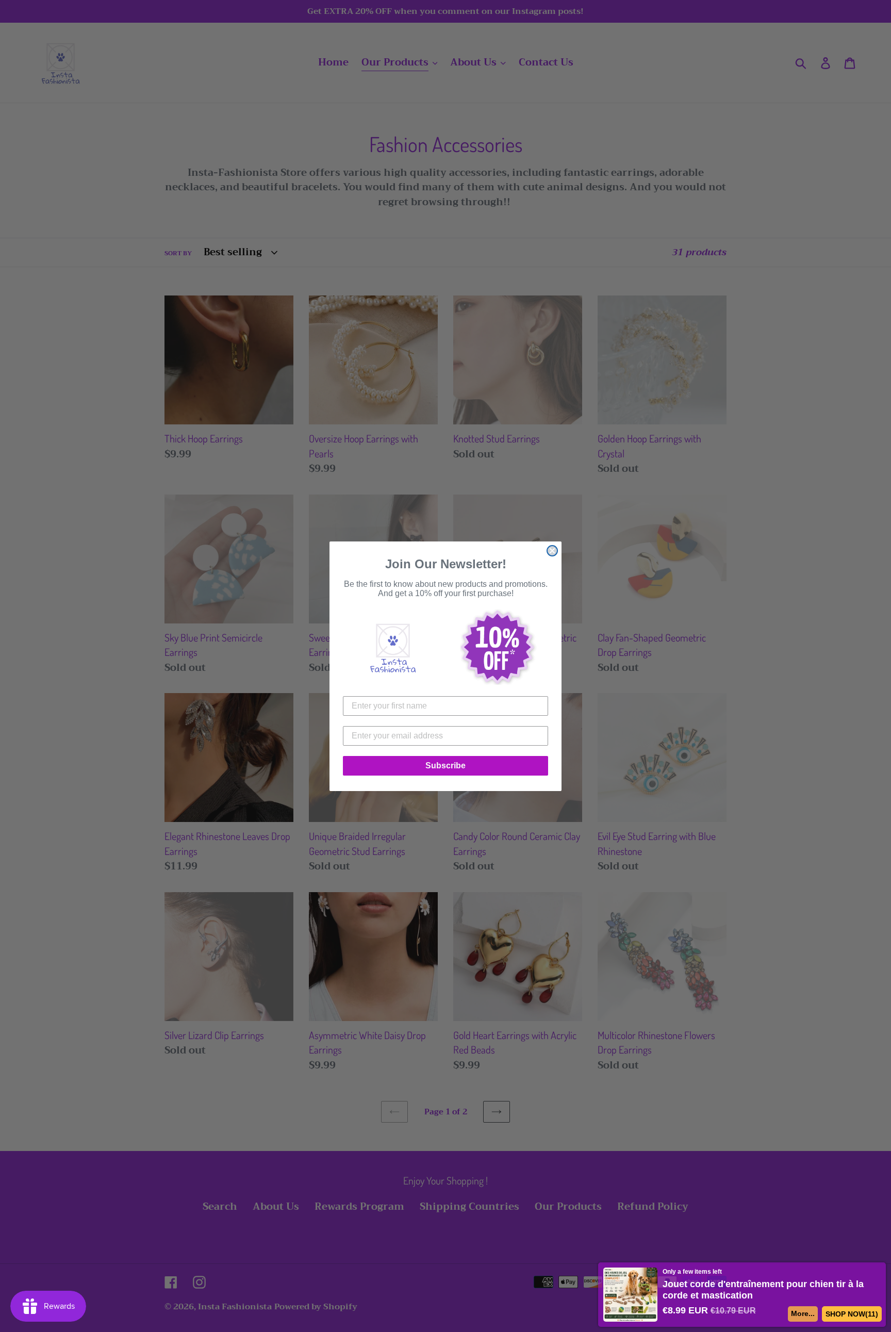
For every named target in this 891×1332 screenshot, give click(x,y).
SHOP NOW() (851, 1314)
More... (802, 1313)
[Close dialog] (552, 551)
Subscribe (445, 765)
